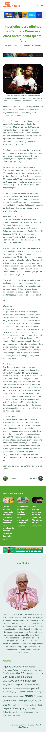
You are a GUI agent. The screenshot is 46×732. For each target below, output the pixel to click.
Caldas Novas (27, 670)
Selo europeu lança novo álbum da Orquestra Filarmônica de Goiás (37, 515)
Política (18, 705)
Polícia (12, 705)
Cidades (12, 673)
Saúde (13, 708)
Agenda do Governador (15, 666)
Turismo (28, 712)
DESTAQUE (8, 680)
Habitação (7, 688)
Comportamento (36, 673)
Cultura (38, 46)
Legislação (13, 692)
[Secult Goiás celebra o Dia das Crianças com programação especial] (23, 500)
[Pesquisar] (38, 5)
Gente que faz (30, 685)
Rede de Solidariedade (32, 705)
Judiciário (6, 692)
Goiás (39, 684)
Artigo (15, 670)
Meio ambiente (28, 692)
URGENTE (35, 712)
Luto (20, 692)
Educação (31, 680)
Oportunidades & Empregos (15, 701)
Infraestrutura (17, 689)
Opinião (39, 696)
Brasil (21, 670)
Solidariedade (9, 712)
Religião (6, 709)
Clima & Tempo (22, 673)
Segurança (22, 708)
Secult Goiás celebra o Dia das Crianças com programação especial (22, 515)
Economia (20, 680)
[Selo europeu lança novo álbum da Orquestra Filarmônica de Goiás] (37, 500)
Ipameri (35, 688)
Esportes (20, 684)
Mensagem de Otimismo (16, 696)
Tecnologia (20, 712)
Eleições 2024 (9, 684)
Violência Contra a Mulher (11, 715)
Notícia (29, 696)
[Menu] (42, 6)
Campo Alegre (37, 670)
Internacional (26, 688)
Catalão (6, 673)
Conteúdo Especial (13, 676)
